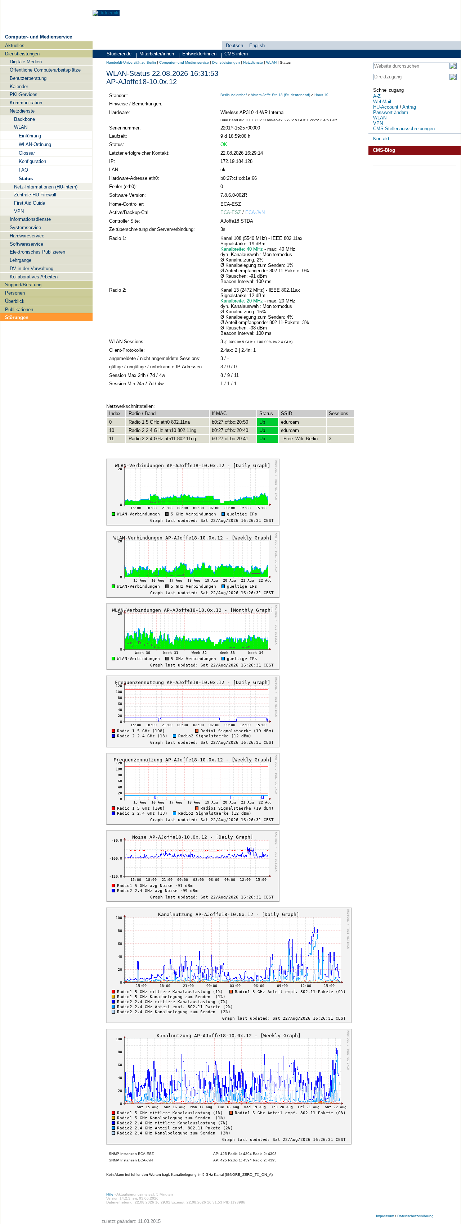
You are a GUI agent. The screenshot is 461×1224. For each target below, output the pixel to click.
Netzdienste (253, 62)
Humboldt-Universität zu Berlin (131, 62)
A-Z (377, 96)
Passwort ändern (390, 112)
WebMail (382, 101)
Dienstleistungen (226, 62)
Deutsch (234, 45)
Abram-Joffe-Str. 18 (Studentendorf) (280, 95)
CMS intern (236, 53)
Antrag (409, 107)
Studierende (119, 53)
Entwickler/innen (199, 53)
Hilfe (109, 1194)
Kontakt (381, 138)
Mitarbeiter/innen (156, 53)
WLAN (271, 62)
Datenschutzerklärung (415, 1216)
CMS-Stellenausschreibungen (404, 128)
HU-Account (385, 107)
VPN (378, 123)
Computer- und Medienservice (38, 37)
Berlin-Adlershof (233, 95)
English (257, 45)
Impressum (385, 1216)
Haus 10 (321, 95)
